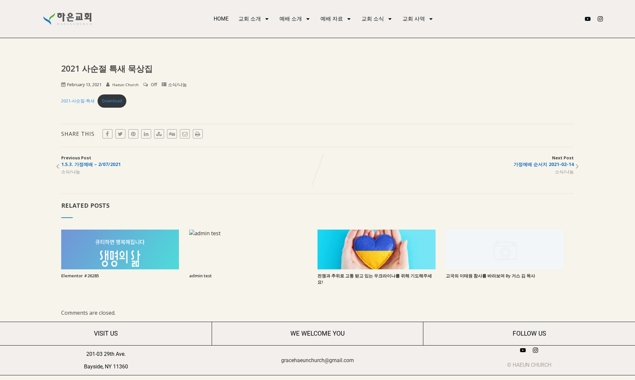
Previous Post (91, 161)
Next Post (544, 161)
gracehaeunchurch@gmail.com (317, 360)
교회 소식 (372, 19)
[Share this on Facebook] (107, 133)
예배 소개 (290, 19)
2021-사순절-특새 (78, 101)
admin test (200, 276)
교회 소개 (249, 19)
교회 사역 (413, 19)
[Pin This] (133, 133)
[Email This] (185, 133)
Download (112, 101)
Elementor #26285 (80, 276)
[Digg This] (172, 133)
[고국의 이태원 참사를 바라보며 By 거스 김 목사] (505, 267)
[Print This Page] (198, 133)
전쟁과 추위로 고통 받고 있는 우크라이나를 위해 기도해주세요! (375, 279)
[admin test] (205, 233)
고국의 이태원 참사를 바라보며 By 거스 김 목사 (490, 276)
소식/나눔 (177, 84)
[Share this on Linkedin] (146, 133)
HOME (221, 19)
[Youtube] (588, 19)
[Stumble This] (159, 133)
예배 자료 (331, 19)
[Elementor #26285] (120, 267)
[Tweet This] (120, 133)
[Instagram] (600, 19)
